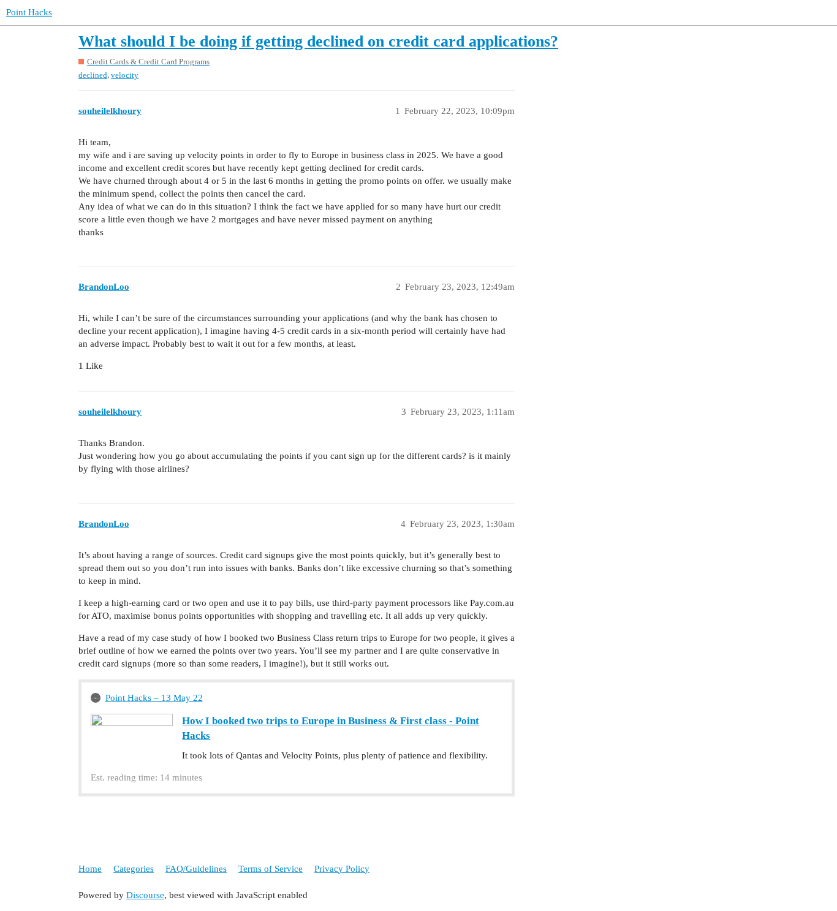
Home (90, 869)
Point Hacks (29, 12)
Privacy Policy (341, 869)
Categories (133, 869)
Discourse (145, 895)
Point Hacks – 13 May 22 (154, 698)
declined (92, 75)
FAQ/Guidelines (196, 869)
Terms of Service (270, 869)
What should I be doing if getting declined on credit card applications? (318, 41)
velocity (124, 75)
